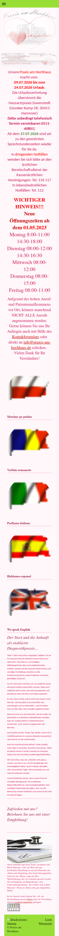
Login (48, 919)
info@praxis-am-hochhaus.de (31, 344)
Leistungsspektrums (23, 902)
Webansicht (45, 923)
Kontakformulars (25, 336)
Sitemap (11, 923)
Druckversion (18, 919)
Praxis (30, 899)
